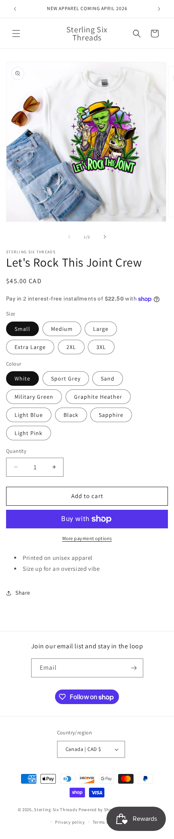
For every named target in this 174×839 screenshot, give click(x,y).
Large (100, 328)
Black (71, 414)
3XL (101, 347)
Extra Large (30, 347)
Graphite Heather (98, 396)
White (22, 378)
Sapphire (111, 414)
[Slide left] (69, 237)
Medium (62, 328)
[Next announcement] (159, 9)
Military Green (34, 396)
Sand (108, 378)
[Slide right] (105, 237)
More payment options (87, 538)
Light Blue (29, 414)
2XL (71, 347)
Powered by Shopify (99, 809)
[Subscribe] (134, 667)
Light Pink (28, 433)
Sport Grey (66, 378)
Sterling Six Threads (55, 809)
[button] (16, 33)
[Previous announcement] (15, 9)
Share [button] (22, 592)
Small (22, 328)
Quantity (16, 451)
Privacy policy (70, 822)
